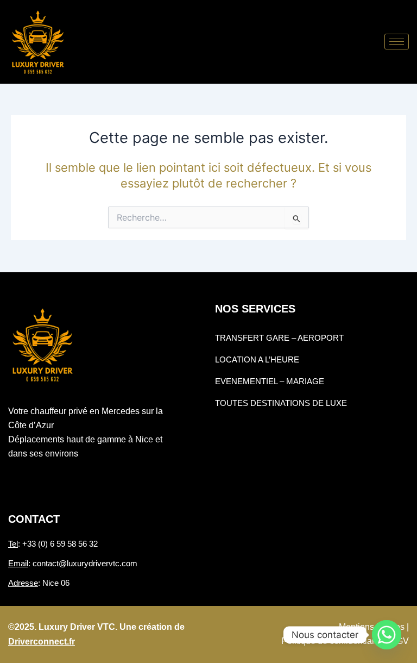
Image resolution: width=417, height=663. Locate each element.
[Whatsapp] (386, 634)
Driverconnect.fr (41, 641)
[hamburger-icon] (396, 41)
